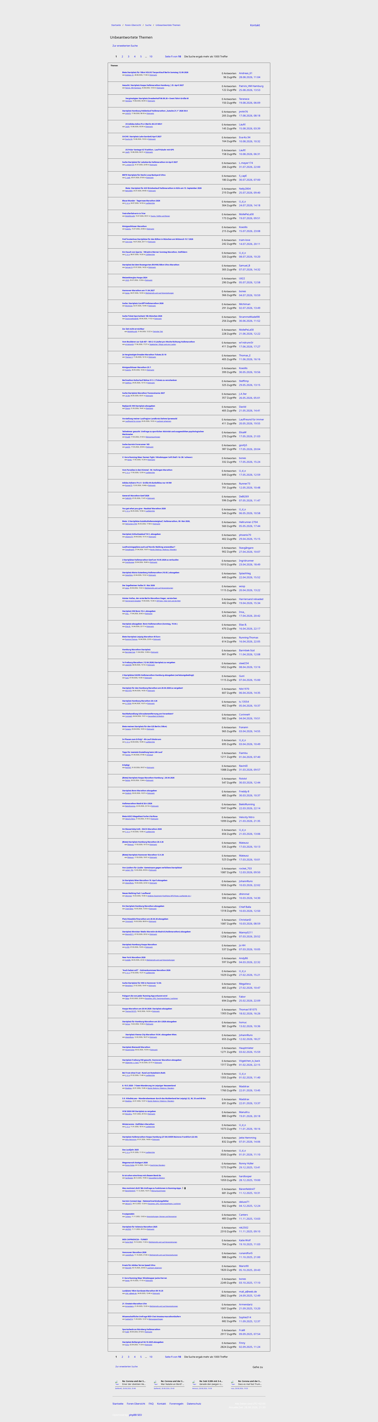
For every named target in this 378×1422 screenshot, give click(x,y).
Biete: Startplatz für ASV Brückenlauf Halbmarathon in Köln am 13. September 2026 (164, 188)
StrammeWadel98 (131, 319)
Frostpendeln (128, 1214)
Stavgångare (129, 550)
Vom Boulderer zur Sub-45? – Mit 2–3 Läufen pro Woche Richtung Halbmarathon (158, 341)
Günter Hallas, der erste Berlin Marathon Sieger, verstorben (149, 598)
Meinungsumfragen (153, 437)
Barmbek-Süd (130, 652)
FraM (127, 1332)
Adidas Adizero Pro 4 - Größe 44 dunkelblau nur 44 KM (147, 483)
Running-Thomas (131, 639)
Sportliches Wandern (157, 1165)
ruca (232, 1388)
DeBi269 (128, 498)
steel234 (128, 665)
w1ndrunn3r (129, 344)
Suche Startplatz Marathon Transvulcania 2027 (143, 393)
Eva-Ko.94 (128, 139)
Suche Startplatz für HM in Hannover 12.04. (142, 983)
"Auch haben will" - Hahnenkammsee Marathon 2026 (146, 970)
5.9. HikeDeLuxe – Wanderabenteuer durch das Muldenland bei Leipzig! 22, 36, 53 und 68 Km (164, 1098)
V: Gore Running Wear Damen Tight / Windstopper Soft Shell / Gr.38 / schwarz (157, 457)
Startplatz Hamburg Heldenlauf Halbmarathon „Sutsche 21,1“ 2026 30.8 (155, 111)
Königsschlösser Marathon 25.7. (136, 367)
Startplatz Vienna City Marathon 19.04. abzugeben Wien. (151, 1034)
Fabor (127, 998)
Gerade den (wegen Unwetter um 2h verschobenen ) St (211, 1384)
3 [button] (128, 56)
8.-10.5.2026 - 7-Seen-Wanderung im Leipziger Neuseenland (149, 1085)
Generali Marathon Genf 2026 (135, 495)
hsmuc (127, 1024)
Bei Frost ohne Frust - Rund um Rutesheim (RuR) (143, 1073)
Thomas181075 (130, 1011)
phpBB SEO (135, 1415)
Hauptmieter (129, 1050)
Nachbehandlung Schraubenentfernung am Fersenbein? (147, 713)
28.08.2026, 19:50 (241, 1388)
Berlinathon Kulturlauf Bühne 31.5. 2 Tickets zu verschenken (149, 380)
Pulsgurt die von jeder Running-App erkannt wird (144, 996)
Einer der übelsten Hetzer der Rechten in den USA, (134, 1384)
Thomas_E (129, 357)
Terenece (128, 101)
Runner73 (128, 485)
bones (127, 293)
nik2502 (128, 1229)
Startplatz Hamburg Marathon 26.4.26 (139, 701)
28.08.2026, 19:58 (205, 1388)
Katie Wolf (129, 1242)
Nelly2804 (128, 191)
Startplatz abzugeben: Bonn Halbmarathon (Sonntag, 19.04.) (149, 624)
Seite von (173, 56)
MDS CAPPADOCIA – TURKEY (135, 1239)
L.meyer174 (129, 165)
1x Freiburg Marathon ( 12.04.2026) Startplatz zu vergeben (148, 662)
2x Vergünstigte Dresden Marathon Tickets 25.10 (144, 354)
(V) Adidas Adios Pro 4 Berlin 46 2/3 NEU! (144, 124)
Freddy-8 (128, 793)
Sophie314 (129, 1319)
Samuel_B (128, 267)
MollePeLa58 (130, 216)
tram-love (128, 242)
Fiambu (128, 755)
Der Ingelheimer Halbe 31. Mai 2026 (138, 585)
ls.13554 (128, 703)
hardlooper (129, 1178)
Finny (127, 1345)
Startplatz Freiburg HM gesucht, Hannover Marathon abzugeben (151, 1060)
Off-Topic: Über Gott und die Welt (169, 601)
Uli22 (127, 280)
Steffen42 (118, 1388)
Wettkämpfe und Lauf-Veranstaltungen (159, 293)
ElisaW (127, 437)
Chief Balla (129, 909)
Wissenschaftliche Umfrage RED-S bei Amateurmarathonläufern (151, 1316)
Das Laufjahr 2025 (130, 1149)
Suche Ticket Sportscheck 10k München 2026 (142, 316)
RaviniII (128, 767)
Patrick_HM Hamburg (133, 88)
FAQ (151, 1403)
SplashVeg (129, 575)
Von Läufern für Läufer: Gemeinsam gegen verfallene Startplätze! (152, 867)
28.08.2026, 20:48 (129, 1388)
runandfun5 (129, 1255)
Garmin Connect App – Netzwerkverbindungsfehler (145, 1201)
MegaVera (129, 986)
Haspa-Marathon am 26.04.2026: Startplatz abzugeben (147, 1008)
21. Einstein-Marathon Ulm (134, 1303)
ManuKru (128, 1114)
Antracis (195, 1388)
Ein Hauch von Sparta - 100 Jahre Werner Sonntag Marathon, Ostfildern (154, 252)
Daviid (127, 408)
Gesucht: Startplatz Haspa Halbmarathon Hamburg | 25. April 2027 (153, 85)
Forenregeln (176, 1403)
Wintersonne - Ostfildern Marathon (138, 1124)
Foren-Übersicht (136, 1403)
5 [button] (141, 56)
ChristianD (129, 921)
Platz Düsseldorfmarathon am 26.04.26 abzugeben (145, 919)
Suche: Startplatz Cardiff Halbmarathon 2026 (142, 303)
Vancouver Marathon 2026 (134, 1252)
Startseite (118, 1403)
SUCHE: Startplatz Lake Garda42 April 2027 (141, 136)
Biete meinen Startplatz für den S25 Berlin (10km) (144, 726)
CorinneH (128, 716)
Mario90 (128, 1268)
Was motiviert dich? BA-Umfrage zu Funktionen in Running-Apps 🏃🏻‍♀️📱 (154, 1188)
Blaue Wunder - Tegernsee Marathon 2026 (141, 200)
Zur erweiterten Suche (125, 45)
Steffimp (128, 383)
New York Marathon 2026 (133, 957)
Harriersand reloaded (133, 601)
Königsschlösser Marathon (134, 226)
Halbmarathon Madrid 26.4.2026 (137, 803)
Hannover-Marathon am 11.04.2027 (138, 290)
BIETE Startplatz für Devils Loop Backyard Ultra (144, 175)
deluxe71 (128, 1204)
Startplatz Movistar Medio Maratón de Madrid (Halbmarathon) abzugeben (156, 931)
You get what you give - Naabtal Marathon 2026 (144, 508)
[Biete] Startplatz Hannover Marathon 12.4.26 (143, 855)
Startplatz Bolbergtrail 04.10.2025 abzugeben (142, 1342)
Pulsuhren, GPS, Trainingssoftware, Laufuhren (161, 998)
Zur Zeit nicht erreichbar (133, 329)
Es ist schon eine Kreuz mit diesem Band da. (142, 1175)
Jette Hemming (130, 1139)
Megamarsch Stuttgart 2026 (135, 1162)
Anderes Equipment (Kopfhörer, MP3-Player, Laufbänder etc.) (169, 896)
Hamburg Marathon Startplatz (136, 649)
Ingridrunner (129, 562)
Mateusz (130, 844)
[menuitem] (255, 25)
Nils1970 (128, 691)
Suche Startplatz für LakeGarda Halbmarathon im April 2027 (150, 162)
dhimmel (128, 896)
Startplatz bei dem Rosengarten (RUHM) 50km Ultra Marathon (150, 264)
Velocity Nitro (130, 819)
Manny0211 (129, 934)
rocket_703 (129, 870)
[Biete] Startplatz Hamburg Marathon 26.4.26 (142, 842)
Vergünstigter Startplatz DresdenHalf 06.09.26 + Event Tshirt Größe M (157, 98)
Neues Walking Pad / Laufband (136, 893)
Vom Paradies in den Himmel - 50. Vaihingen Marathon (147, 470)
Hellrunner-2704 (131, 524)
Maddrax (128, 1088)
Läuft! (127, 127)
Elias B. (128, 626)
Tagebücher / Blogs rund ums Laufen (162, 344)
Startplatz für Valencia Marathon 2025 (139, 1227)
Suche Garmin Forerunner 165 (135, 444)
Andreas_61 (129, 75)
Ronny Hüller (129, 1165)
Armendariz (129, 1306)
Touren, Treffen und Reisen (160, 216)
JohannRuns (129, 883)
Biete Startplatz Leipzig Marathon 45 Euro (141, 636)
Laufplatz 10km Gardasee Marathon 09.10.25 (142, 1291)
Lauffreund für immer (133, 421)
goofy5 (127, 447)
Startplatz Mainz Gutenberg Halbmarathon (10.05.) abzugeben (150, 572)
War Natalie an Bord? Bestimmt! (173, 1384)
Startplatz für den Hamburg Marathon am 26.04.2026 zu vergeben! (152, 688)
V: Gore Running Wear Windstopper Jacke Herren (144, 1278)
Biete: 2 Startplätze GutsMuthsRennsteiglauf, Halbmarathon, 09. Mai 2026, (156, 521)
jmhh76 (128, 113)
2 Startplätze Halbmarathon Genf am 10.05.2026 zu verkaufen (150, 560)
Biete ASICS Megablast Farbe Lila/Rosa (140, 816)
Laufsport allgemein (164, 421)
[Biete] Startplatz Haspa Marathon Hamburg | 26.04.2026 (148, 777)
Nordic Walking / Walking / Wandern (163, 550)
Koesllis (128, 229)
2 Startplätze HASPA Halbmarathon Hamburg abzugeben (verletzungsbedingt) (158, 675)
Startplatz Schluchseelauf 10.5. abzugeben (141, 534)
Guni (127, 678)
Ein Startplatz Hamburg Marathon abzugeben (143, 906)
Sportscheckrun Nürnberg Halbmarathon (141, 1329)
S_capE (127, 178)
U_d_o (127, 203)
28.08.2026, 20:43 (168, 1388)
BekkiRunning (130, 806)
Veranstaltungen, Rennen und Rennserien (162, 1216)
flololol (127, 780)
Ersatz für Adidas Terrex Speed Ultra (138, 1265)
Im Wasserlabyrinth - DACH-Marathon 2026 (142, 829)
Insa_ (127, 614)
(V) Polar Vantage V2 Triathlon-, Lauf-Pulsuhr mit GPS (150, 149)
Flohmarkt (153, 75)
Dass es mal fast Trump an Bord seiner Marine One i (250, 1384)
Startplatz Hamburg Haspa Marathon (139, 944)
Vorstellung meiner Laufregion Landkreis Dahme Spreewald (149, 418)
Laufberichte (150, 203)
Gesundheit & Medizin (156, 716)
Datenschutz (194, 1403)
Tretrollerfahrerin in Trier (134, 213)
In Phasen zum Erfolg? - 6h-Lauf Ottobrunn (141, 739)
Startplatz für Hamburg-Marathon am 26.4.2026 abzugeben (149, 1021)
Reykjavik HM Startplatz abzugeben (138, 406)
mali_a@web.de (131, 1293)
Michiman (128, 306)
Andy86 (128, 960)
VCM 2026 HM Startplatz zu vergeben (139, 1111)
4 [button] (135, 56)
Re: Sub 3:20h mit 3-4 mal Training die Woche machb (211, 1381)
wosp (127, 588)
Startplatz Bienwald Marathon (136, 1047)
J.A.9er (127, 396)
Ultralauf (149, 755)
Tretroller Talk (158, 331)
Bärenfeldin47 (130, 1191)
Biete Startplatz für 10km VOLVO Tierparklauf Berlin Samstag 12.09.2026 (155, 72)
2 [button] (122, 56)
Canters (128, 1216)
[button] (157, 56)
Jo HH (127, 947)
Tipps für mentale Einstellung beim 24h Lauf (142, 752)
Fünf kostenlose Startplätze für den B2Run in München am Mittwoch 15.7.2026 (157, 239)
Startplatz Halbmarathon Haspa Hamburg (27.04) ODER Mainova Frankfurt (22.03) (159, 1137)
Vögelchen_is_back (132, 1063)
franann (128, 729)
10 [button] (150, 56)
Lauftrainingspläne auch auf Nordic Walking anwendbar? (148, 547)
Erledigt (125, 765)
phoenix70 (129, 537)
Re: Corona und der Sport (134, 1381)
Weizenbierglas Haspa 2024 (134, 277)
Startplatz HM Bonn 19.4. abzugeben (138, 611)
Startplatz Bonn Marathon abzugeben (139, 790)
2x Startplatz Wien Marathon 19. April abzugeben (144, 880)
